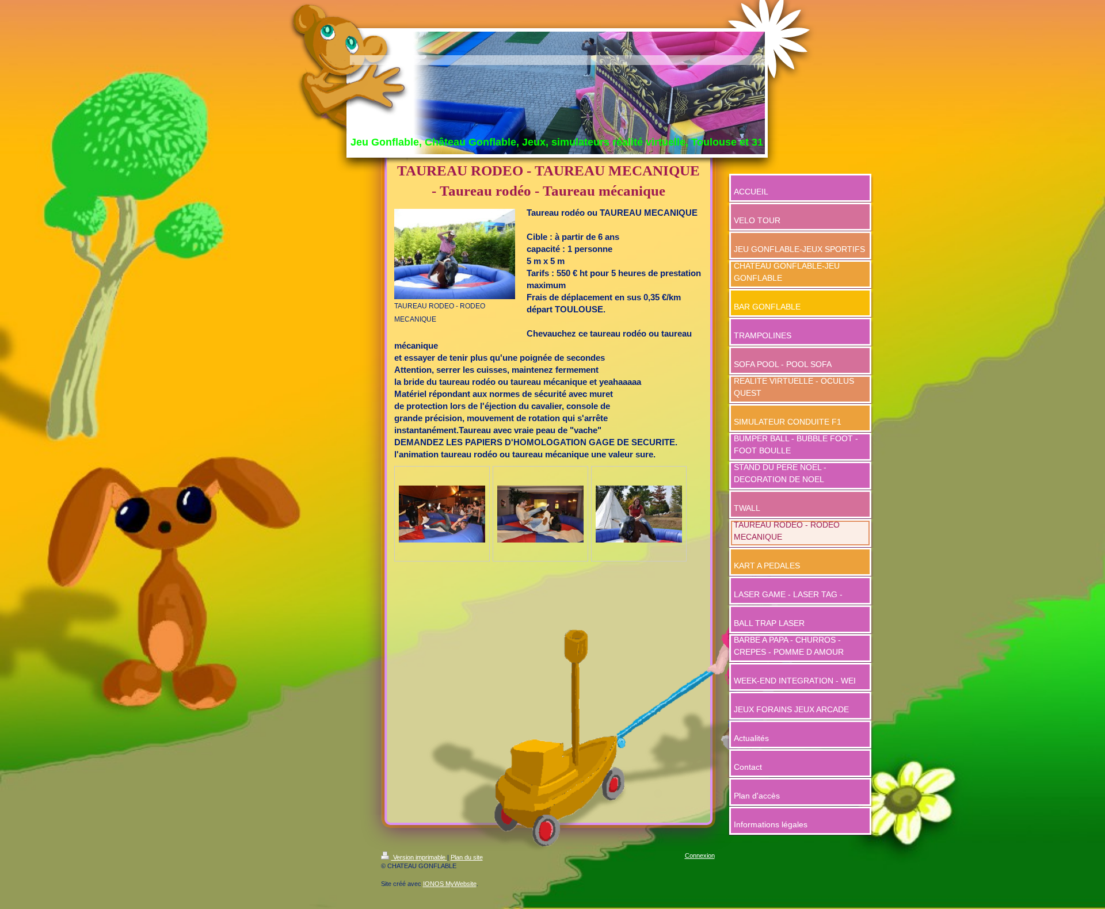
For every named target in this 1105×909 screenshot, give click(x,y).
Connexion (700, 855)
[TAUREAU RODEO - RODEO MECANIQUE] (454, 254)
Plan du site (467, 857)
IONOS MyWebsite (450, 883)
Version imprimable (419, 857)
